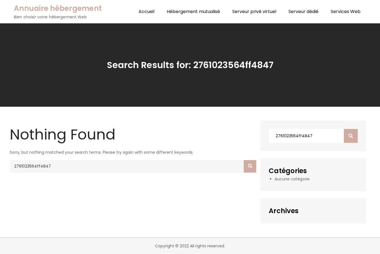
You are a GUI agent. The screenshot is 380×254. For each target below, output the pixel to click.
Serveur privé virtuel (254, 11)
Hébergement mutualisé (193, 11)
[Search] (250, 166)
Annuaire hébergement (58, 8)
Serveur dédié (303, 11)
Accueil (146, 11)
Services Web (346, 11)
